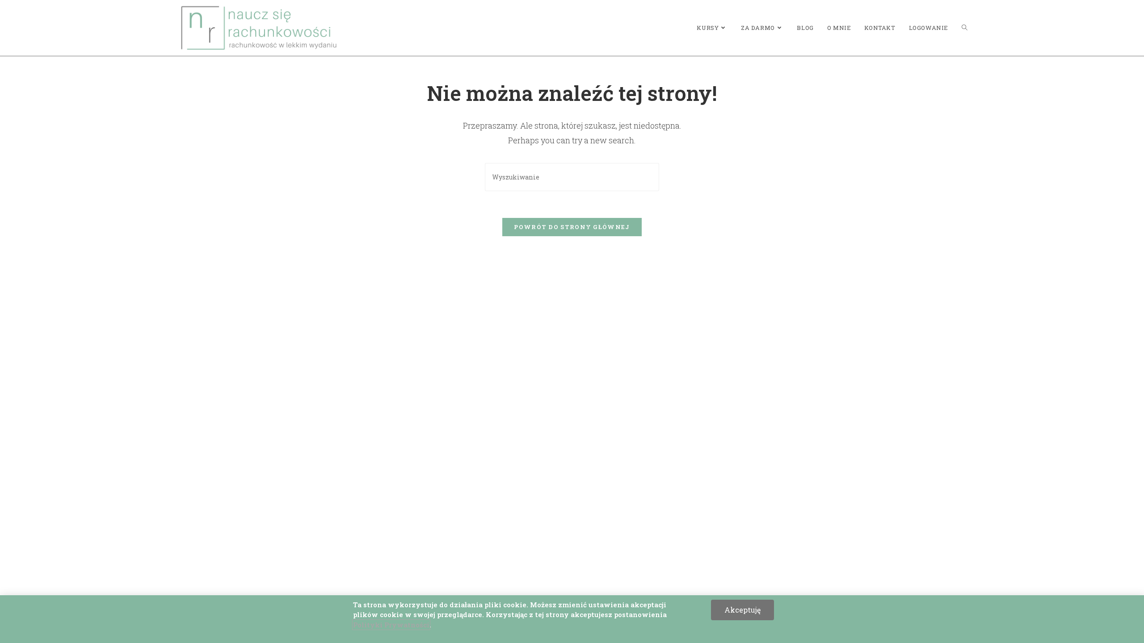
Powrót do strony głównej (572, 227)
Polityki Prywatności (391, 624)
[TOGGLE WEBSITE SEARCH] (964, 28)
